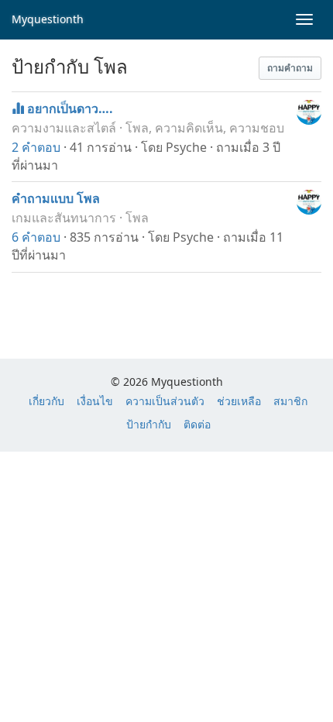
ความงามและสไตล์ (64, 127)
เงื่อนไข (95, 401)
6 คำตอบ (36, 237)
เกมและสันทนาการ (64, 217)
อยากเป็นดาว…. (70, 108)
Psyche (186, 147)
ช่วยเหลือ (239, 401)
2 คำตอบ (36, 147)
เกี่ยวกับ (46, 401)
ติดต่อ (197, 424)
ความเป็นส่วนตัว (164, 401)
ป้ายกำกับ (148, 424)
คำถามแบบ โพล (56, 198)
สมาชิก (290, 401)
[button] (290, 68)
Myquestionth (48, 19)
